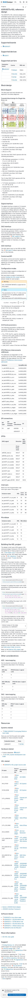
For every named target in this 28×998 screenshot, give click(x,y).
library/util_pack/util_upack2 (16, 798)
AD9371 (6, 55)
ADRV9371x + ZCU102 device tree (14, 919)
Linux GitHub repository (10, 958)
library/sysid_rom (16, 790)
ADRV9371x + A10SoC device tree (14, 925)
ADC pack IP (9, 250)
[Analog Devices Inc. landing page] (8, 2)
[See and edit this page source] (25, 7)
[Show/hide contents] (26, 2)
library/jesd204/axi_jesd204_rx (16, 865)
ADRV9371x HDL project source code (15, 764)
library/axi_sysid (16, 783)
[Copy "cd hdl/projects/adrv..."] (25, 580)
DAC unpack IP (16, 236)
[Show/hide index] (1, 2)
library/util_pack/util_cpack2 (16, 808)
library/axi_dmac (16, 777)
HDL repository (11, 556)
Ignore (4, 994)
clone (14, 558)
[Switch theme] (23, 2)
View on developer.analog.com (16, 994)
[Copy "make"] (25, 582)
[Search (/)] (20, 2)
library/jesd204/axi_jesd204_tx (16, 875)
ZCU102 (15, 80)
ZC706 (14, 77)
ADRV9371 (7, 46)
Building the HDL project (13, 277)
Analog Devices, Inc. (9, 945)
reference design (8, 948)
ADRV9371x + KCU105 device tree (14, 923)
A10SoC (15, 70)
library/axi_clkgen (16, 831)
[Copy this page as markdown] (23, 7)
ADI (19, 948)
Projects (3, 6)
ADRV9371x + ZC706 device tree (13, 921)
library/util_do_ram (16, 825)
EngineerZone (19, 950)
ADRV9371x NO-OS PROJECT (12, 927)
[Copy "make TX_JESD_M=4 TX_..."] (25, 594)
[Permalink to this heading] (8, 12)
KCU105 (15, 74)
